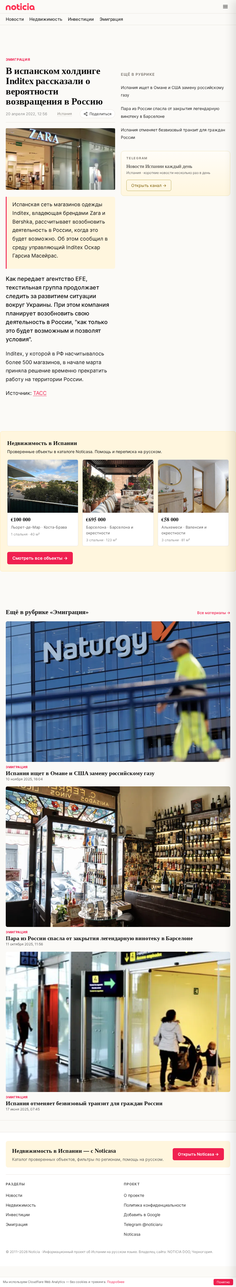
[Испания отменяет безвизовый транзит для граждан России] (118, 1022)
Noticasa (132, 1234)
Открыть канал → (148, 185)
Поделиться (100, 113)
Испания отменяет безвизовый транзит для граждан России (84, 1103)
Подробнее (115, 1282)
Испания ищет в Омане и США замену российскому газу (80, 773)
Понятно (223, 1282)
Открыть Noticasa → (198, 1154)
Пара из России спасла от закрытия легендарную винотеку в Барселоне (99, 938)
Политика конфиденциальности (155, 1205)
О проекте (134, 1195)
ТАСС (40, 393)
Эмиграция (111, 19)
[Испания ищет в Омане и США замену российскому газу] (118, 691)
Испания (64, 113)
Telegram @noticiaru (143, 1224)
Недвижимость (45, 19)
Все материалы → (213, 612)
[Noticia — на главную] (20, 6)
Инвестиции (81, 19)
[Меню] (225, 7)
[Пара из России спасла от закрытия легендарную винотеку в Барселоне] (118, 856)
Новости (15, 19)
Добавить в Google (142, 1214)
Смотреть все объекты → (40, 558)
